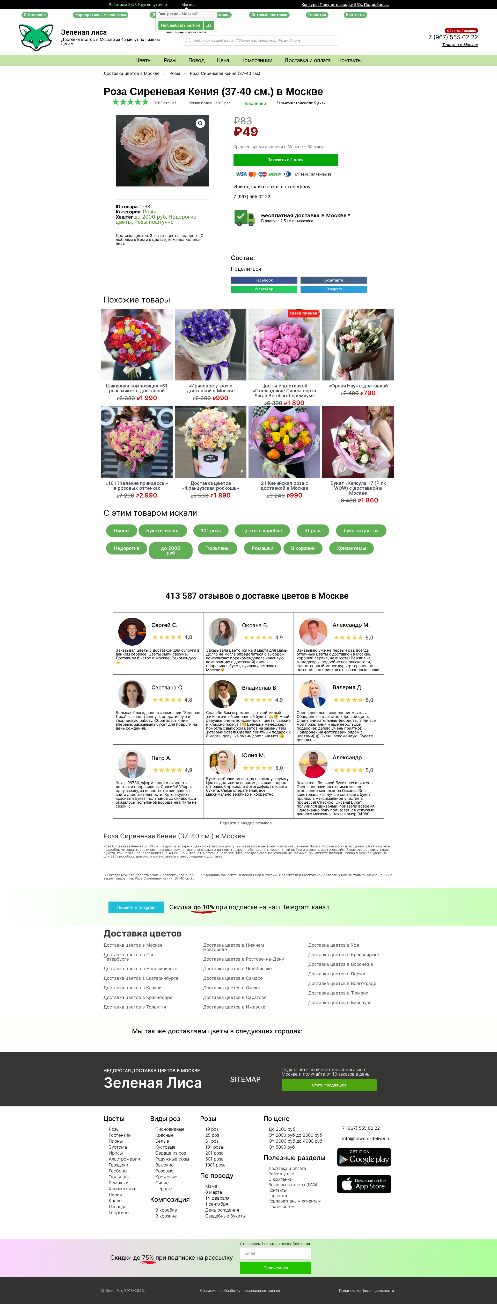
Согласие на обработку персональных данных (240, 1290)
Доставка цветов (143, 933)
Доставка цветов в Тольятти (135, 1007)
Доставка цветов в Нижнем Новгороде (233, 947)
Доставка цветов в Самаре (233, 978)
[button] (34, 15)
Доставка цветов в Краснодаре (138, 997)
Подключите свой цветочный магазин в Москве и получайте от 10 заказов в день (325, 1072)
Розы (175, 73)
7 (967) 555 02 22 (453, 37)
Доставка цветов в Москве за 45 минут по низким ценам (110, 41)
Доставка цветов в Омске (231, 987)
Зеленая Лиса (153, 1082)
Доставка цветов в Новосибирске (140, 968)
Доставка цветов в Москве (131, 73)
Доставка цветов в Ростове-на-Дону (243, 959)
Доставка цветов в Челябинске (237, 968)
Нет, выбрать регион (180, 25)
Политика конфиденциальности (366, 1290)
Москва (187, 5)
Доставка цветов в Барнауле (339, 1002)
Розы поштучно (154, 222)
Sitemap (245, 1079)
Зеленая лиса (84, 32)
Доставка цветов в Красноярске (343, 954)
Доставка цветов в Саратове (235, 997)
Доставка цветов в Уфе (333, 945)
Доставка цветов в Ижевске (234, 1007)
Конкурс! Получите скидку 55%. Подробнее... (345, 4)
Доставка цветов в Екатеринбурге (141, 978)
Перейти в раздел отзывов (246, 823)
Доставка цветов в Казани (133, 987)
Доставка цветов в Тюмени (338, 993)
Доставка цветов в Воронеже (340, 964)
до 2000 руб (150, 217)
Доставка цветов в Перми (336, 973)
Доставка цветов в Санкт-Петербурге (132, 957)
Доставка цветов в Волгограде (342, 983)
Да (208, 25)
